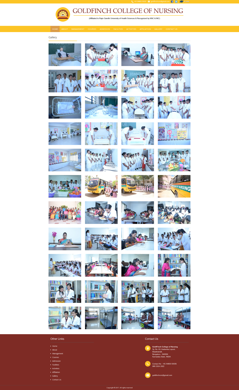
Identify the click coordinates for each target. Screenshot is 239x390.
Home (54, 346)
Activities (131, 29)
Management (77, 29)
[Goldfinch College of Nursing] (65, 54)
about (64, 29)
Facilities (118, 29)
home (55, 29)
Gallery (158, 29)
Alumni (186, 1)
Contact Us (171, 29)
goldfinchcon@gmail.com (160, 1)
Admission (105, 29)
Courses (92, 29)
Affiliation (145, 29)
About (54, 350)
